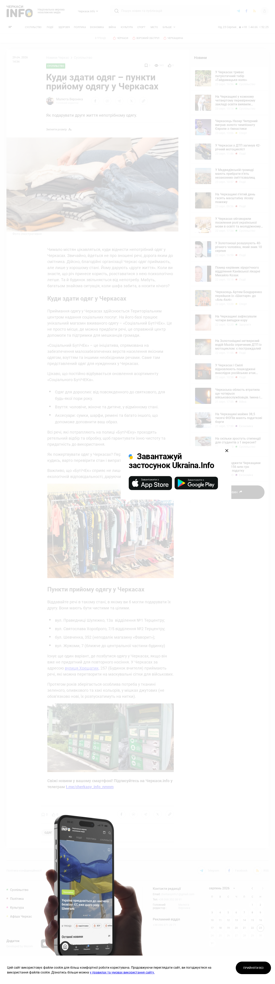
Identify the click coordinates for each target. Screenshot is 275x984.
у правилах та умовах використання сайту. (122, 972)
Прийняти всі (253, 967)
